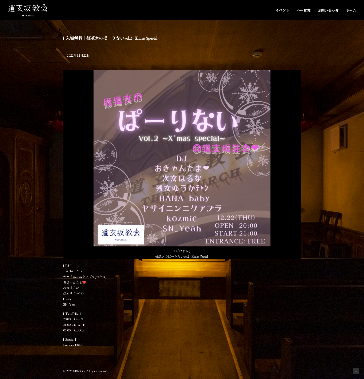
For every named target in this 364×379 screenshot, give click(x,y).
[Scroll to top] (356, 370)
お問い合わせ (328, 10)
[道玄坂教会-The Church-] (28, 10)
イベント (282, 10)
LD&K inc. (79, 371)
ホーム (351, 10)
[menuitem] (283, 10)
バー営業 (304, 10)
